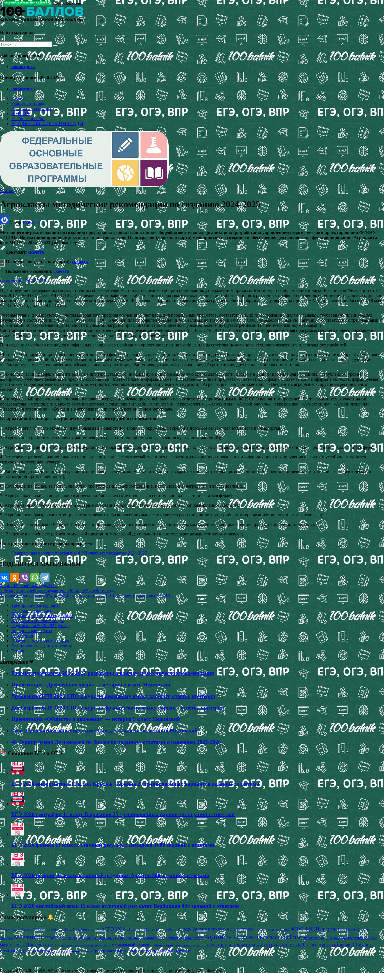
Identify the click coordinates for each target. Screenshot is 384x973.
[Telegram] (44, 577)
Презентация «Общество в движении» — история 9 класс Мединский (95, 719)
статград (44, 951)
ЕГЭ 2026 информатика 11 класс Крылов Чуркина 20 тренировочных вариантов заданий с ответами (135, 784)
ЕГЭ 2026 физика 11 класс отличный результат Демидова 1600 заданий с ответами (112, 845)
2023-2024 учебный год (77, 929)
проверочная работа (97, 945)
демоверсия (152, 938)
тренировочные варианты (118, 951)
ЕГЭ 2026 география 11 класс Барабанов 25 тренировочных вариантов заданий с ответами (123, 814)
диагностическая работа (183, 938)
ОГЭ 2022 (217, 929)
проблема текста (71, 945)
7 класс (5, 929)
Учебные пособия (28, 118)
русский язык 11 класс (345, 944)
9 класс (27, 929)
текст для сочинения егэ (73, 951)
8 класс (15, 929)
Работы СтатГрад (27, 103)
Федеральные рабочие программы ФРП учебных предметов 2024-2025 (79, 553)
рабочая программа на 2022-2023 (178, 945)
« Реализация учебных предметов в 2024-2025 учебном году (58, 590)
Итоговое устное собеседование (42, 615)
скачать (36, 252)
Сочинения (22, 635)
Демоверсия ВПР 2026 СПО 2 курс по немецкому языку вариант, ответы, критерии (113, 696)
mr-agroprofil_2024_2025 (23, 280)
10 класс (39, 929)
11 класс (53, 929)
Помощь (19, 650)
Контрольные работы (31, 630)
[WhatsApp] (34, 577)
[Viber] (24, 577)
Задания (201, 929)
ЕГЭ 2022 (115, 929)
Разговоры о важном (31, 108)
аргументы (332, 929)
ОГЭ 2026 (247, 929)
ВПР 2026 (20, 113)
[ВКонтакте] (4, 577)
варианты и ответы (37, 937)
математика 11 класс (21, 944)
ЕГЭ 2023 (134, 929)
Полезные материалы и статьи (40, 640)
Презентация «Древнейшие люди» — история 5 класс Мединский (90, 685)
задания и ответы (235, 936)
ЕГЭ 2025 (167, 929)
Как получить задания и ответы (41, 645)
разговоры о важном (231, 944)
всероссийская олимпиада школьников (102, 937)
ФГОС (51, 585)
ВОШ (99, 929)
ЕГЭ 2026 (183, 929)
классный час (284, 937)
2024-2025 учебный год (22, 585)
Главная (18, 98)
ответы (50, 944)
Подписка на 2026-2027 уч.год (40, 625)
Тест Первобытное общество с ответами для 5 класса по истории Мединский (104, 730)
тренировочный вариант (167, 951)
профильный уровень (131, 945)
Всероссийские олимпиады (37, 620)
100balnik (31, 222)
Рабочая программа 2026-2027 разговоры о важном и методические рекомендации (112, 673)
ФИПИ (311, 929)
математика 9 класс (359, 938)
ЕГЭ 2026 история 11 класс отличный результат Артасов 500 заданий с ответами (110, 875)
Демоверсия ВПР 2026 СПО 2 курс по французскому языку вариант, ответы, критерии (117, 708)
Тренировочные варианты (36, 605)
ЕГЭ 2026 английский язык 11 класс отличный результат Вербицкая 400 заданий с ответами (125, 906)
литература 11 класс (321, 938)
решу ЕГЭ (263, 945)
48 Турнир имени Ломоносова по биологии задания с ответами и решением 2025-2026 (116, 742)
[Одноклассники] (14, 577)
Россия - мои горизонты (273, 929)
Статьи (6, 190)
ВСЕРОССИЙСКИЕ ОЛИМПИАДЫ (47, 123)
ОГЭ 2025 (232, 929)
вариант (353, 929)
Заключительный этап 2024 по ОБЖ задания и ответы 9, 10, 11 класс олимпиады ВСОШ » (87, 595)
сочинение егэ (17, 951)
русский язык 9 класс (294, 944)
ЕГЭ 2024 (151, 929)
